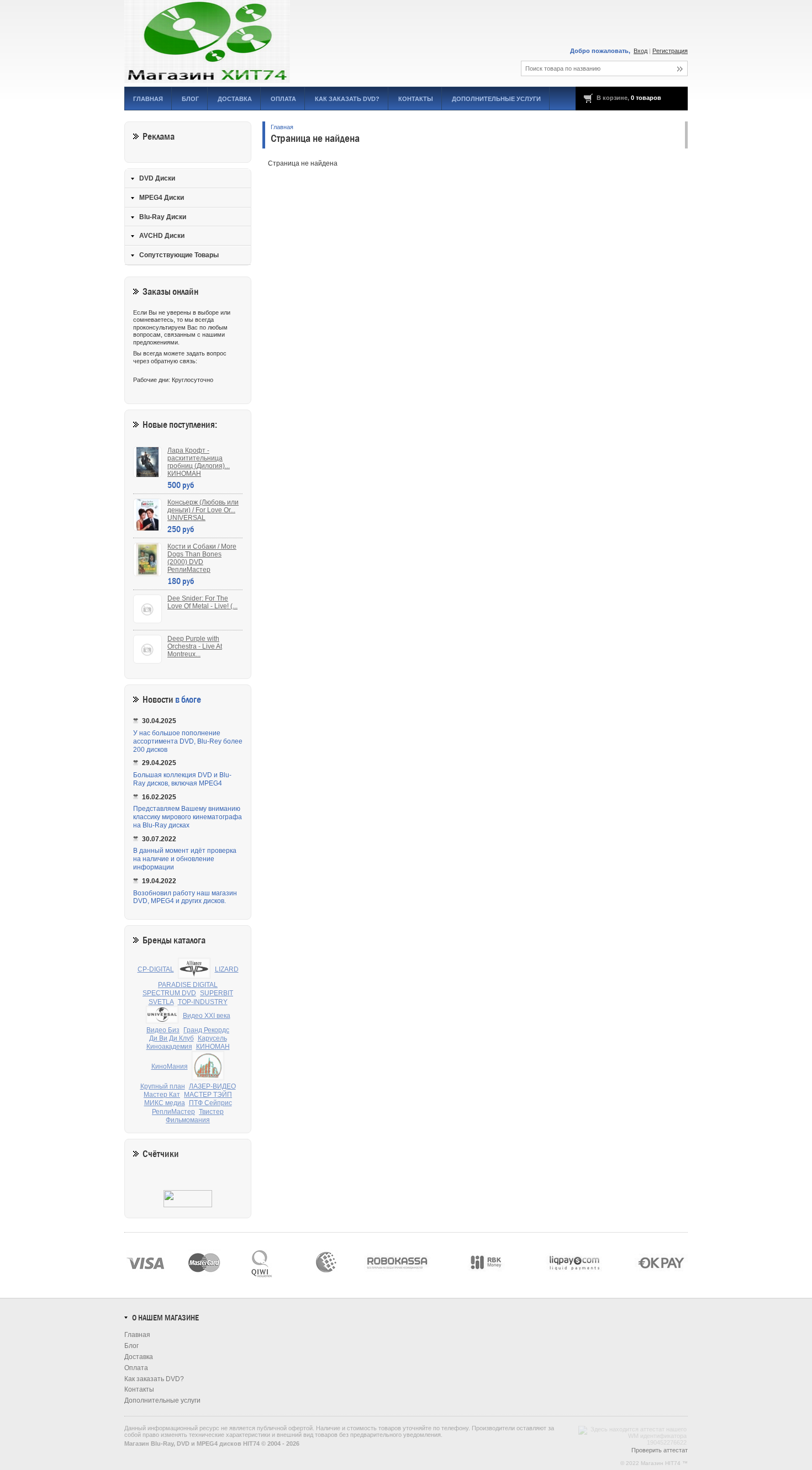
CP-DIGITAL (156, 969)
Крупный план (162, 1086)
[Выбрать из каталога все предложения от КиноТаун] (208, 1066)
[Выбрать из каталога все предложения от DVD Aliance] (194, 969)
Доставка (235, 98)
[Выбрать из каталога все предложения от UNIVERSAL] (162, 1016)
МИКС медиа (164, 1103)
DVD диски (157, 178)
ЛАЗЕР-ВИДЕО (212, 1086)
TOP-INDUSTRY (203, 1002)
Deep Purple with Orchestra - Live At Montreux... (194, 646)
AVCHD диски (161, 236)
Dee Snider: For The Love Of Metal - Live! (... (202, 602)
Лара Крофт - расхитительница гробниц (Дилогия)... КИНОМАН (198, 462)
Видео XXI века (206, 1016)
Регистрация (670, 50)
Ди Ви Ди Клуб (171, 1038)
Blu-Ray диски (162, 217)
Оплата (283, 98)
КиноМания (169, 1066)
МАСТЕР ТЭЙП (208, 1094)
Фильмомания (188, 1120)
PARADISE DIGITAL (188, 985)
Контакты (415, 98)
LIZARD (227, 969)
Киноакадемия (169, 1046)
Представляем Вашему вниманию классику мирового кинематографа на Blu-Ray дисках (187, 817)
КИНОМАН (213, 1046)
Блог (190, 98)
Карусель (212, 1038)
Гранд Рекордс (206, 1030)
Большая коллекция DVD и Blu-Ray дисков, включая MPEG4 (182, 779)
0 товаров (646, 97)
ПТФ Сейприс (210, 1103)
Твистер (211, 1112)
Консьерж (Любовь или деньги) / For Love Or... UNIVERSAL (203, 510)
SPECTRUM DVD (169, 993)
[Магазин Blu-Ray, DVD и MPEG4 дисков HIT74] (248, 41)
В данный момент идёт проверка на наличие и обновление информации (184, 859)
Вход (640, 50)
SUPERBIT (216, 993)
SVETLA (161, 1002)
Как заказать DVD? (347, 98)
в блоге (188, 699)
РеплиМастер (173, 1112)
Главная (148, 98)
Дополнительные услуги (496, 98)
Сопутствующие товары (179, 255)
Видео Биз (163, 1030)
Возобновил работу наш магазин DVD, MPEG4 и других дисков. (185, 897)
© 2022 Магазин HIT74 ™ (654, 1463)
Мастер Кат (162, 1094)
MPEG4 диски (161, 197)
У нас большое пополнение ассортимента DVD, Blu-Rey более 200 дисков (187, 741)
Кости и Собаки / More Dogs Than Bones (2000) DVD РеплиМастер (201, 558)
